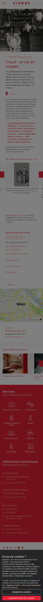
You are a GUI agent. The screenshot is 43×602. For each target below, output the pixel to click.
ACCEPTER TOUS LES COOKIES (21, 598)
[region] (21, 576)
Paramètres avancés (21, 592)
